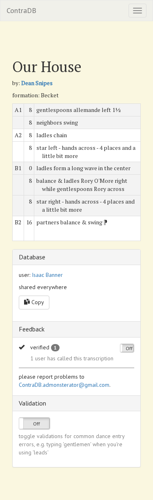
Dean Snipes (37, 83)
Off (129, 348)
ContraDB (21, 10)
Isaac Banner (47, 275)
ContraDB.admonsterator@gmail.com (64, 384)
